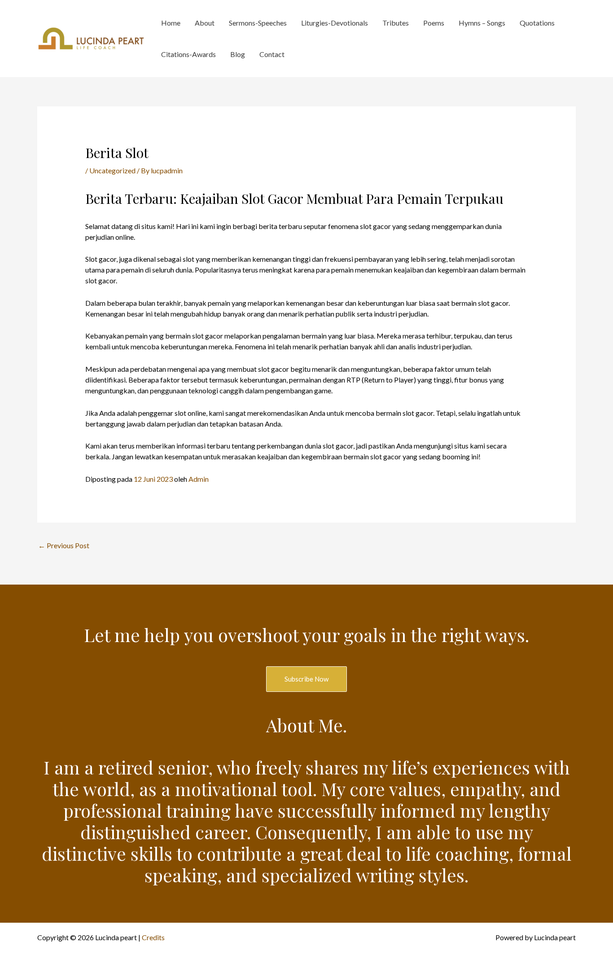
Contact (272, 54)
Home (170, 22)
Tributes (395, 22)
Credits (153, 937)
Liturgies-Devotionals (334, 22)
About (205, 22)
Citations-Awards (188, 54)
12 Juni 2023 (153, 479)
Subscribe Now (306, 679)
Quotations (537, 22)
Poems (433, 22)
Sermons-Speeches (258, 22)
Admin (198, 479)
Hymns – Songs (482, 22)
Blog (237, 54)
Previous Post (63, 545)
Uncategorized (112, 170)
